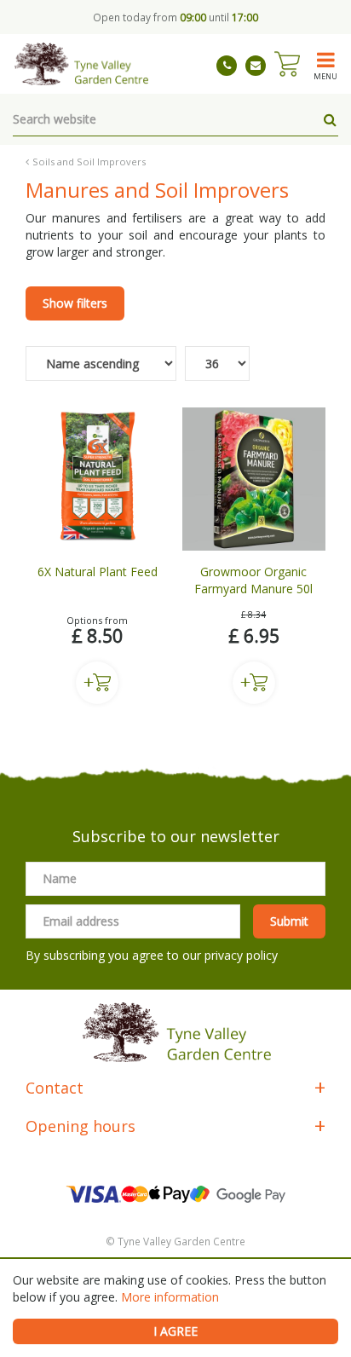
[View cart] (287, 64)
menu (325, 76)
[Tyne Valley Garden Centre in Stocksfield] (80, 64)
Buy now (97, 682)
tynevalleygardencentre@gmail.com (255, 65)
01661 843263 (226, 65)
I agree (175, 1331)
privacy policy (241, 955)
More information (170, 1297)
